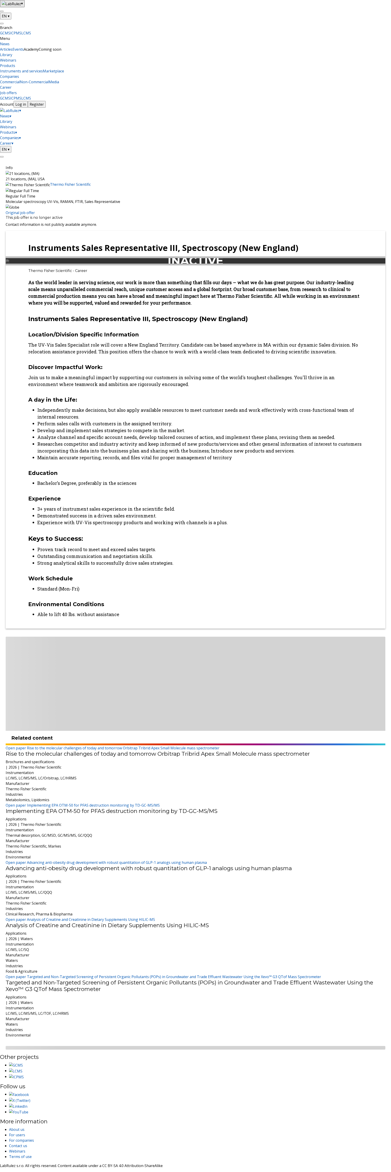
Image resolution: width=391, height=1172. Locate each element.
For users (17, 1134)
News (5, 43)
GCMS (5, 33)
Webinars (8, 60)
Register (37, 104)
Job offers (8, 92)
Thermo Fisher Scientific (70, 184)
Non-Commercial (34, 81)
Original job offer (20, 212)
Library (6, 54)
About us (16, 1129)
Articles (6, 49)
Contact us (18, 1145)
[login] (2, 156)
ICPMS (15, 33)
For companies (21, 1140)
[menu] (2, 11)
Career (6, 87)
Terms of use (20, 1156)
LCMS (26, 33)
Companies (9, 76)
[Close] (2, 23)
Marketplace (53, 71)
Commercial (10, 81)
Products (7, 65)
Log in (20, 104)
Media (54, 81)
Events (18, 49)
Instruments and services (21, 71)
